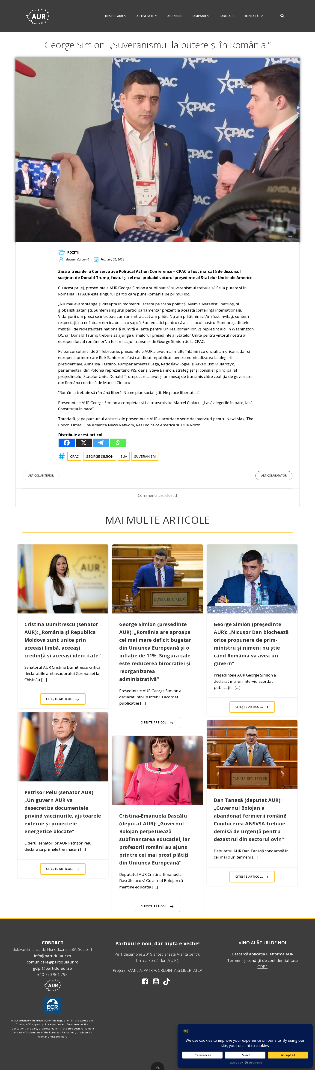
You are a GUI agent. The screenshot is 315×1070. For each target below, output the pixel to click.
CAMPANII (199, 16)
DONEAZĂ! (252, 16)
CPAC (74, 456)
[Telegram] (101, 443)
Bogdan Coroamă (77, 259)
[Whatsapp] (118, 443)
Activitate (145, 16)
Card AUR (227, 16)
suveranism (145, 456)
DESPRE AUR (114, 16)
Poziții (73, 252)
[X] (84, 443)
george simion (99, 456)
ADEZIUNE (174, 16)
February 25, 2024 (112, 259)
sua (124, 456)
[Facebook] (67, 443)
